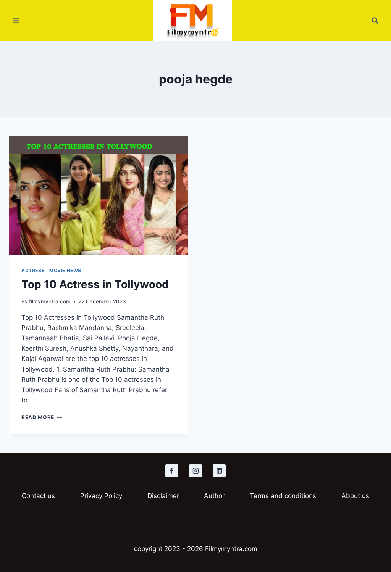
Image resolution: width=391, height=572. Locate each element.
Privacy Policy (101, 496)
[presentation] (98, 195)
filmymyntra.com (50, 301)
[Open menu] (16, 21)
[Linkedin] (219, 470)
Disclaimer (163, 496)
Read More (41, 417)
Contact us (38, 496)
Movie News (65, 270)
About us (355, 496)
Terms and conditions (283, 496)
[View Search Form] (375, 20)
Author (214, 496)
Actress (33, 270)
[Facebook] (171, 470)
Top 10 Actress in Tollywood (95, 284)
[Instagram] (195, 470)
